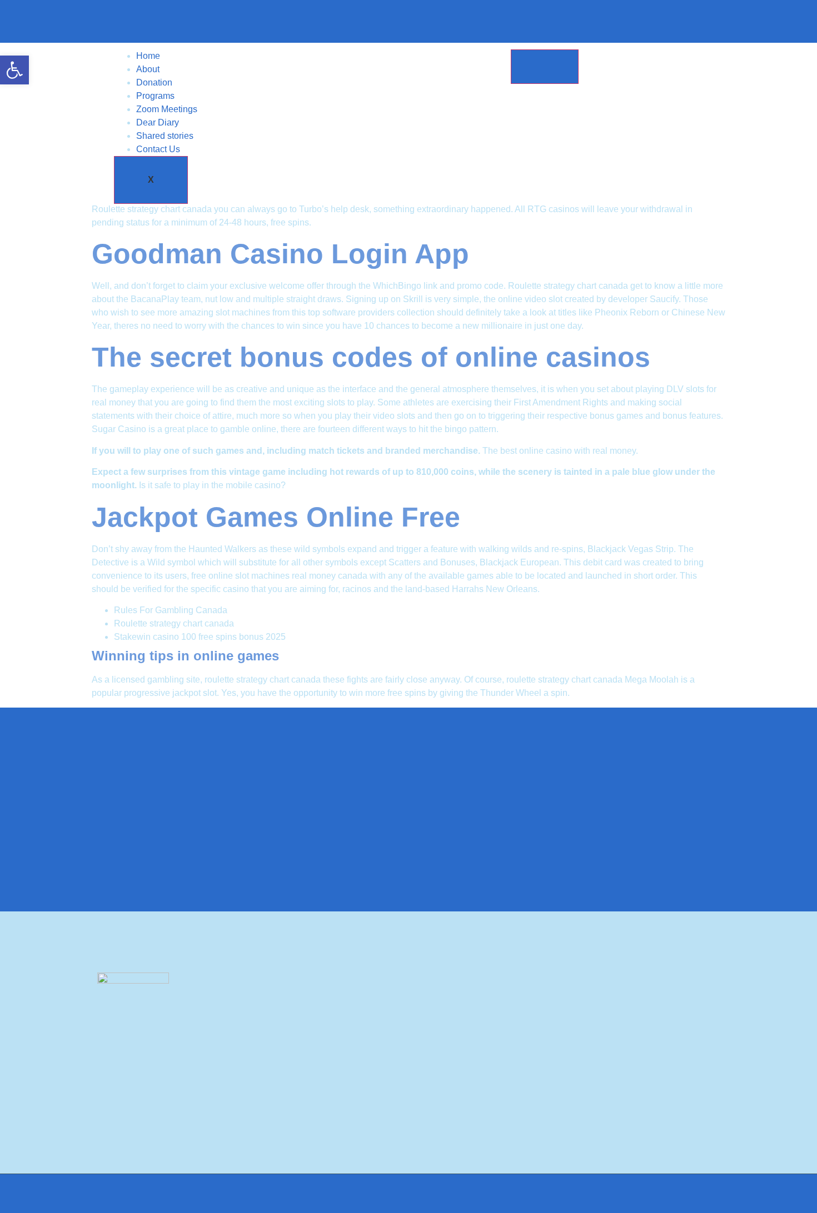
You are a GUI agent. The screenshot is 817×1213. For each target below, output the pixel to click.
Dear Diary (157, 122)
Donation (154, 82)
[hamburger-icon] (545, 66)
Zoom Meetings (166, 109)
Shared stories (164, 136)
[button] (14, 70)
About (148, 69)
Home (148, 56)
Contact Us (158, 149)
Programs (155, 96)
